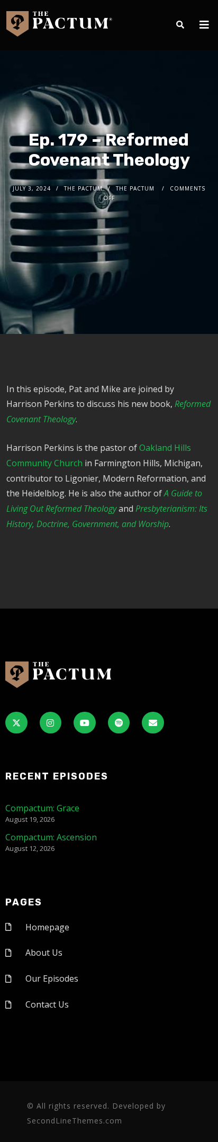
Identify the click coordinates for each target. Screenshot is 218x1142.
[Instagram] (51, 723)
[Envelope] (153, 723)
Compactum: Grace (42, 808)
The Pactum (83, 188)
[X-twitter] (16, 723)
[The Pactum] (59, 24)
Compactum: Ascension (51, 837)
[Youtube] (85, 723)
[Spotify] (119, 723)
